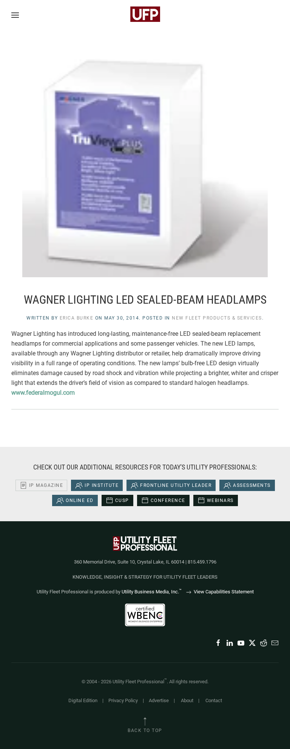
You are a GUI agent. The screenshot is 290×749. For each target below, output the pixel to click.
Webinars (220, 500)
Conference (168, 500)
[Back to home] (145, 15)
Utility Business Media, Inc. (152, 592)
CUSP (122, 500)
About (187, 700)
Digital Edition (82, 700)
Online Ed (80, 500)
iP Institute (102, 485)
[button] (15, 15)
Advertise (159, 700)
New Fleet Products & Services (217, 318)
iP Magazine (46, 485)
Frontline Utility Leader (175, 485)
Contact (213, 700)
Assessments (252, 485)
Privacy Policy (123, 700)
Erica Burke (77, 318)
